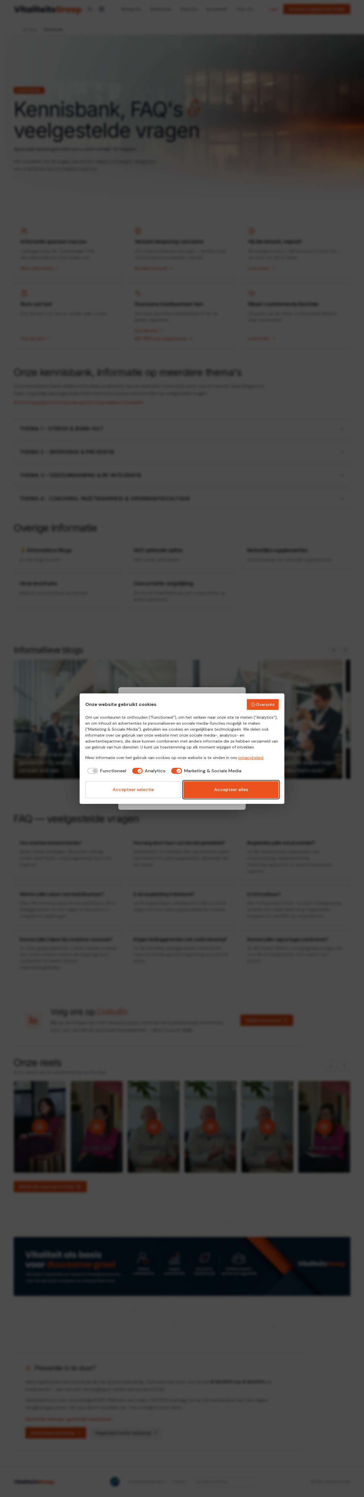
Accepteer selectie (133, 790)
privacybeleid (250, 757)
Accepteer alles (231, 790)
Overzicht (265, 704)
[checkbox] (105, 771)
